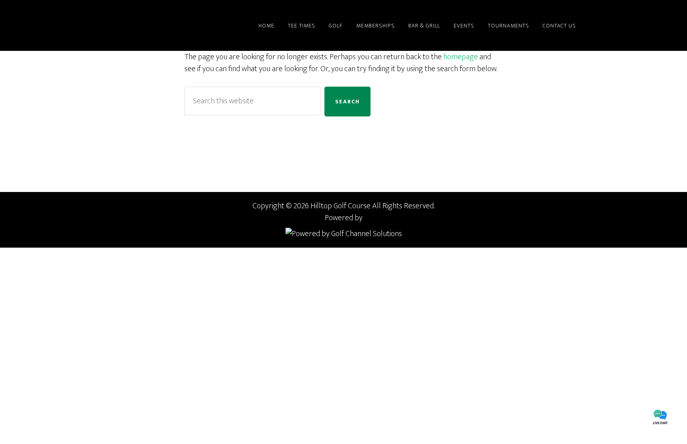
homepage (460, 57)
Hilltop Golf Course (121, 25)
